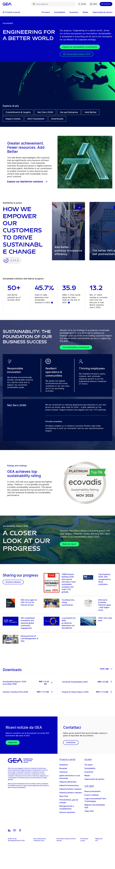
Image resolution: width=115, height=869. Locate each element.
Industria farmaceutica (69, 785)
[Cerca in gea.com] (34, 4)
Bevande (63, 768)
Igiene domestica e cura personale (69, 776)
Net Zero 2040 (45, 112)
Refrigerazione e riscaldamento (66, 807)
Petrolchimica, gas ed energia (68, 801)
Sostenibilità (89, 768)
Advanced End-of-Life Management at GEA (29, 638)
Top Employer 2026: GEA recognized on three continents (104, 579)
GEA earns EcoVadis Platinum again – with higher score (104, 605)
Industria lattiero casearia (70, 789)
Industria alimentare (67, 782)
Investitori (88, 772)
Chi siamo (88, 765)
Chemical (63, 772)
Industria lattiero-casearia (70, 792)
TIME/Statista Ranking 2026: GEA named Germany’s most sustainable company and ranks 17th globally (69, 583)
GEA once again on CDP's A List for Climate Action (29, 602)
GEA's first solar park (105, 619)
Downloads (57, 118)
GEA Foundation (35, 118)
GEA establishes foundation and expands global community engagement (28, 623)
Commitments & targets (18, 112)
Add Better (90, 112)
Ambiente (63, 765)
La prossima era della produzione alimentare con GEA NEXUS (68, 623)
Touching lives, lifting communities (68, 602)
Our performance (69, 112)
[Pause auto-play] (6, 260)
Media (87, 775)
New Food (63, 796)
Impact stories (13, 118)
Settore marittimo (67, 812)
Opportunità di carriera (94, 779)
